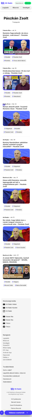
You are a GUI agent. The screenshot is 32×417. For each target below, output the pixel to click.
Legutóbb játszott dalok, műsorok (14, 373)
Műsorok (16, 8)
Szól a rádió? (7, 370)
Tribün (8, 323)
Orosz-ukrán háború (18, 60)
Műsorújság (7, 348)
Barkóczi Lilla (7, 177)
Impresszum (7, 379)
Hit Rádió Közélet (11, 308)
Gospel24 (6, 345)
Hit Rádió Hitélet (11, 304)
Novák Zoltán (8, 285)
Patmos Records (16, 408)
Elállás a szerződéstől (7, 358)
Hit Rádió (6, 140)
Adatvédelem (7, 382)
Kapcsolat (6, 355)
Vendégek (26, 8)
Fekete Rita (7, 30)
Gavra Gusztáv (20, 247)
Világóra (15, 282)
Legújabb (5, 8)
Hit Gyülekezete (16, 399)
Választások (16, 96)
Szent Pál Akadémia (16, 405)
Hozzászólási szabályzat (11, 376)
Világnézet (8, 128)
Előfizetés (27, 3)
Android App (7, 352)
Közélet (7, 57)
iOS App (6, 350)
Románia (7, 60)
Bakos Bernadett (20, 285)
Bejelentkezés (19, 3)
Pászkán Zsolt (17, 57)
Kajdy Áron (6, 104)
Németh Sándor (16, 402)
